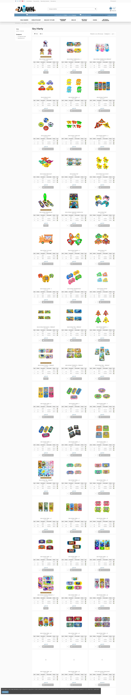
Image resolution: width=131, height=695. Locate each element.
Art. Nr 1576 (102, 251)
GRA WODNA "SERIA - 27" (102, 633)
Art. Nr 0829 (102, 175)
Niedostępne (21, 38)
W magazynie (22, 36)
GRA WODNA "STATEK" (102, 288)
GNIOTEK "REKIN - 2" (110, 15)
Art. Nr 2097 (46, 443)
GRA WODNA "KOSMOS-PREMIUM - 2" (45, 595)
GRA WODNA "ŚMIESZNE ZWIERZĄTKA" (74, 212)
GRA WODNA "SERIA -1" (74, 403)
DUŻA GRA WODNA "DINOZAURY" (102, 671)
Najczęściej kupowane (45, 1)
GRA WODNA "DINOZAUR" (46, 174)
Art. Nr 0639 (74, 175)
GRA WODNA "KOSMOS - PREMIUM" (46, 365)
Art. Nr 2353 (74, 481)
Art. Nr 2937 (102, 672)
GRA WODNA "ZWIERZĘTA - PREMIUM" (74, 365)
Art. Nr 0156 (102, 60)
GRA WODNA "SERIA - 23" (102, 556)
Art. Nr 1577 (74, 251)
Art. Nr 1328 (74, 213)
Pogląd (45, 72)
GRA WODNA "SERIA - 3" (45, 442)
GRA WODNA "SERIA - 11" (74, 480)
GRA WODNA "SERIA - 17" (74, 518)
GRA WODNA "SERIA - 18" (102, 518)
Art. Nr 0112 (74, 60)
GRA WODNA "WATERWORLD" (74, 288)
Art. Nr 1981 (46, 366)
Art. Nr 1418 (102, 213)
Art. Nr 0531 (102, 136)
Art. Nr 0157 (46, 98)
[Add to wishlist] (44, 57)
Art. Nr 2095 (74, 404)
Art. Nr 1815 (46, 290)
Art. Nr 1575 (46, 251)
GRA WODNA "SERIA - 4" (74, 442)
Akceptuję (5, 692)
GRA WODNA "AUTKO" (46, 97)
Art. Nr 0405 (46, 136)
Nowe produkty (36, 1)
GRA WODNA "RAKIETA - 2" (74, 250)
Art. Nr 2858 (102, 634)
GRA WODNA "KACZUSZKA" (102, 174)
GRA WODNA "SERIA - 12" (102, 480)
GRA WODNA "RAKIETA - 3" (102, 135)
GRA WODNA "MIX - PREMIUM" (46, 480)
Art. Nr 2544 (102, 519)
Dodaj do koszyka (77, 72)
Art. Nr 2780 (46, 596)
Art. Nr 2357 (46, 519)
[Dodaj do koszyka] (57, 64)
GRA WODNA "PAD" (102, 212)
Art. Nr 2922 (74, 672)
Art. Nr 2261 (46, 481)
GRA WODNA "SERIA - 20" (74, 556)
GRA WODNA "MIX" (74, 174)
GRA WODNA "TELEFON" (102, 97)
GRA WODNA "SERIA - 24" (74, 595)
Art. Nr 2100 (102, 443)
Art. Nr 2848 (74, 596)
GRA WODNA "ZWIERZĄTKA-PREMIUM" (102, 59)
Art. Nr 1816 (74, 290)
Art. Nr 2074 (46, 404)
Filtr (37, 33)
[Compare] (46, 57)
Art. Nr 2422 (74, 519)
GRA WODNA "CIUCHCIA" (45, 250)
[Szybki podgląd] (48, 57)
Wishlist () (114, 1)
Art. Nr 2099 (74, 443)
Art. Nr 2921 (46, 672)
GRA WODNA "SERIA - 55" (102, 595)
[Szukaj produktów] (95, 9)
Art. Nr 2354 (102, 481)
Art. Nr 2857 (74, 634)
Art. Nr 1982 (74, 366)
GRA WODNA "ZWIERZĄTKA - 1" (74, 59)
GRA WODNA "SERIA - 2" (102, 403)
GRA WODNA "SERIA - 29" (74, 671)
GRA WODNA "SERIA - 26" (46, 633)
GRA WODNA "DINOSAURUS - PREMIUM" (46, 327)
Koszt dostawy (29, 1)
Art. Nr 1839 (102, 328)
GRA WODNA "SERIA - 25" (74, 633)
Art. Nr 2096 (102, 404)
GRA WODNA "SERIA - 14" (46, 518)
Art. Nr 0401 (102, 98)
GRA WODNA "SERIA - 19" (46, 556)
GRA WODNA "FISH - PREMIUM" (74, 327)
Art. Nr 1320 (46, 213)
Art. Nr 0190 (74, 98)
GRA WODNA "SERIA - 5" (102, 442)
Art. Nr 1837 (46, 328)
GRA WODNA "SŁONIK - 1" (46, 288)
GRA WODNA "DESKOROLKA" (45, 212)
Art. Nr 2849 (102, 596)
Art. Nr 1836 (102, 290)
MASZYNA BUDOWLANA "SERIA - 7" (61, 15)
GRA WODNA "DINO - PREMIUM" (102, 365)
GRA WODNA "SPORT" (46, 135)
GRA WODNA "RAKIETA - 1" (102, 327)
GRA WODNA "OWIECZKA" (74, 135)
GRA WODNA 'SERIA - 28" (46, 671)
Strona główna (53, 1)
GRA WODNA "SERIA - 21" (74, 97)
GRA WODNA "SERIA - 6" (45, 403)
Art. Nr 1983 (102, 366)
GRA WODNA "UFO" (102, 250)
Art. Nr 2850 (46, 634)
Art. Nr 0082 (46, 60)
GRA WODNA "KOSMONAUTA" (46, 59)
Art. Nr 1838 (74, 328)
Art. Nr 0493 (74, 136)
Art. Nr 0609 (46, 175)
